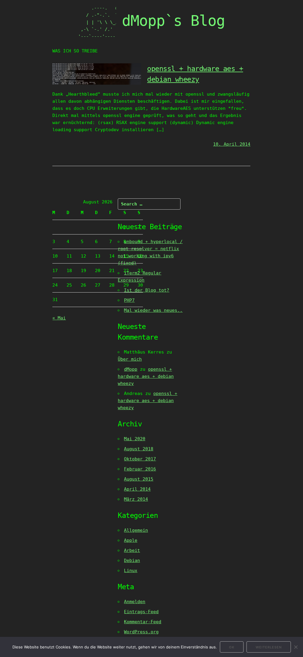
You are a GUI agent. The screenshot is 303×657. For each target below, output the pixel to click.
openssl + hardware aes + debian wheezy (146, 376)
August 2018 (138, 449)
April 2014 (137, 489)
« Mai (59, 318)
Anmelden (134, 601)
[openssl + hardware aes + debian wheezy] (96, 83)
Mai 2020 (134, 438)
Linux (130, 570)
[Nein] (296, 647)
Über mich (130, 359)
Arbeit (132, 550)
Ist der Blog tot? (146, 290)
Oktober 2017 (140, 459)
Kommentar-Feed (142, 621)
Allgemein (136, 530)
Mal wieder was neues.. (153, 310)
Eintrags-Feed (141, 611)
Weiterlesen (269, 647)
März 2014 (136, 499)
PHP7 (129, 300)
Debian (132, 560)
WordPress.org (141, 631)
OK (231, 647)
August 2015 (138, 479)
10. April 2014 (231, 144)
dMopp (130, 369)
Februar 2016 (140, 469)
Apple (130, 540)
